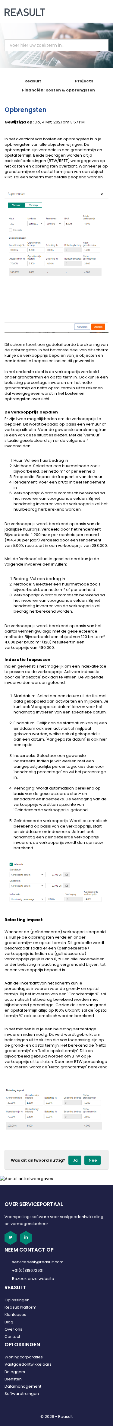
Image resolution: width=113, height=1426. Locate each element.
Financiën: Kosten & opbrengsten (58, 90)
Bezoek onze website (33, 1278)
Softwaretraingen (22, 1393)
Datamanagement (23, 1386)
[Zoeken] (97, 45)
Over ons (13, 1329)
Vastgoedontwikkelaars (28, 1364)
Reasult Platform (20, 1307)
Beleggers (15, 1372)
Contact (12, 1336)
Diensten (13, 1379)
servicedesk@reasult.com (38, 1262)
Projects (84, 81)
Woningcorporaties (24, 1357)
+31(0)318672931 (27, 1270)
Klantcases (15, 1314)
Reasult (32, 81)
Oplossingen (17, 1300)
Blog (9, 1322)
